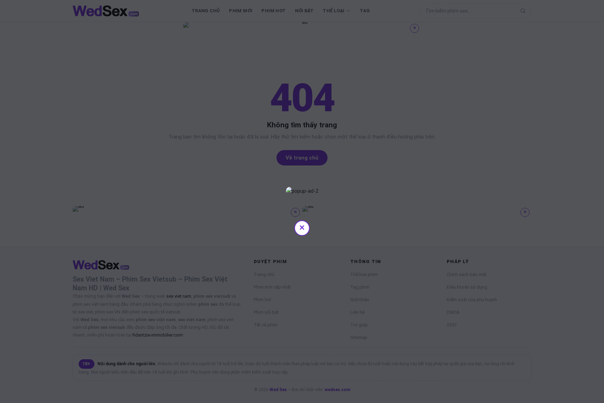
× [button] (302, 227)
